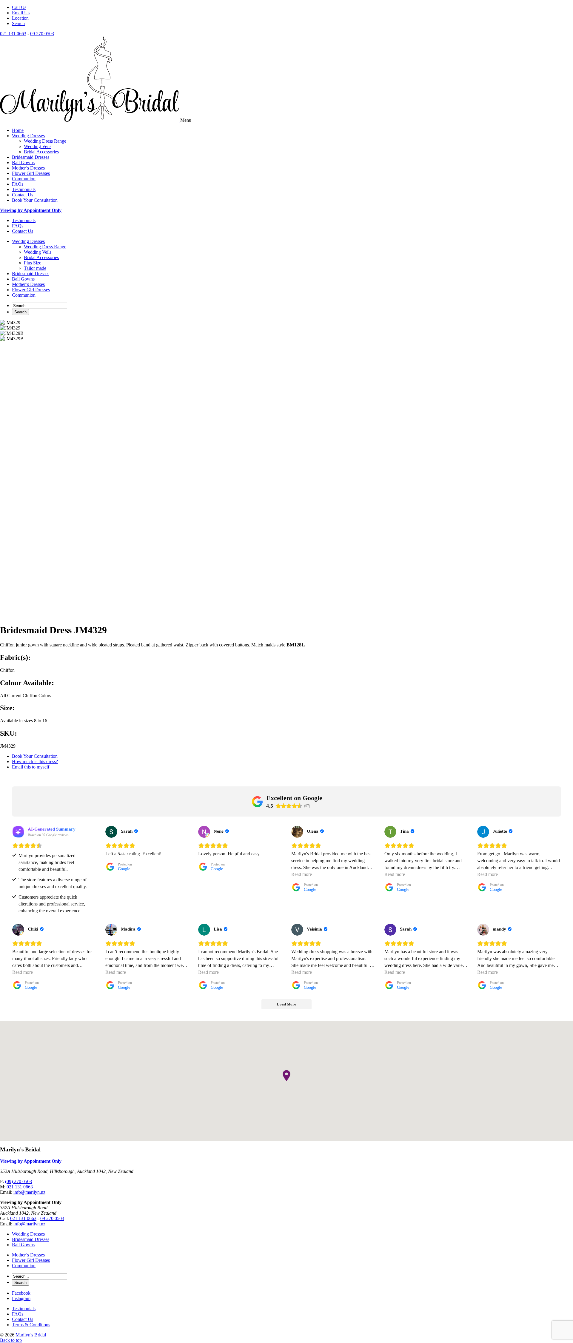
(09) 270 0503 (18, 1181)
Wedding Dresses (28, 135)
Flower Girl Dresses (31, 173)
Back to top (11, 1340)
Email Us (21, 12)
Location (20, 18)
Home (18, 130)
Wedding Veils (37, 146)
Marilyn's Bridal (31, 1334)
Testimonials (24, 189)
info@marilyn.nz (29, 1192)
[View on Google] (111, 832)
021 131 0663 (13, 33)
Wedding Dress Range (45, 141)
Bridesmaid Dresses (30, 157)
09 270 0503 (42, 33)
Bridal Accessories (41, 151)
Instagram (21, 1298)
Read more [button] (301, 874)
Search (18, 23)
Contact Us (22, 194)
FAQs (17, 184)
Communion (24, 178)
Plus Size (32, 262)
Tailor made (35, 268)
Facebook (21, 1293)
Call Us (19, 7)
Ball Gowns (23, 162)
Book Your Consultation (35, 200)
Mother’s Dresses (28, 167)
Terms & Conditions (31, 1324)
